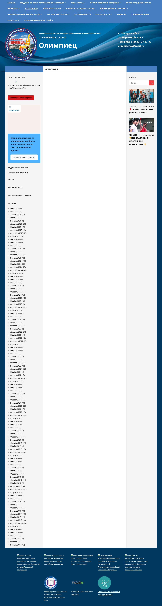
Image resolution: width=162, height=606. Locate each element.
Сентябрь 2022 (16, 341)
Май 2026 (14, 211)
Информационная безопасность (23, 14)
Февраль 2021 (16, 400)
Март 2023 (15, 322)
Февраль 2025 (16, 255)
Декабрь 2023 (16, 298)
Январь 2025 (15, 258)
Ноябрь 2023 (15, 301)
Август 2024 (15, 273)
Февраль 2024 (16, 292)
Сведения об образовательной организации (42, 3)
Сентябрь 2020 (16, 415)
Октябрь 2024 (16, 267)
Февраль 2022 (16, 363)
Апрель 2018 (15, 501)
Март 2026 (15, 218)
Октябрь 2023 (16, 304)
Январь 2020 (15, 440)
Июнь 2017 (15, 532)
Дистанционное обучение (113, 9)
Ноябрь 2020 (15, 409)
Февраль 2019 (16, 474)
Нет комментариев (146, 106)
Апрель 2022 (15, 356)
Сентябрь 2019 (16, 452)
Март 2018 (15, 505)
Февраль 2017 (16, 542)
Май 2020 (14, 427)
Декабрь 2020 (16, 406)
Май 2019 (14, 464)
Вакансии (121, 14)
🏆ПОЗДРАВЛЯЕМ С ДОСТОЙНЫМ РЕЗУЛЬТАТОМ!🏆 (138, 141)
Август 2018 (15, 492)
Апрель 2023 (15, 319)
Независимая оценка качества (80, 9)
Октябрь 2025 (16, 230)
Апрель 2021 (15, 393)
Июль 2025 (15, 239)
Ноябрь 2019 (15, 446)
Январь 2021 (15, 403)
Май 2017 (14, 535)
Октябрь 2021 (16, 375)
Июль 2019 (15, 458)
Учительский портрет (57, 14)
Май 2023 (14, 316)
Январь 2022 (15, 366)
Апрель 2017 (15, 538)
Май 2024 (14, 282)
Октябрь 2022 (16, 338)
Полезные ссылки (52, 9)
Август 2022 (15, 344)
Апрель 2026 (15, 214)
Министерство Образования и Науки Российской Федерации (28, 567)
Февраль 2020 (16, 437)
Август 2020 (15, 418)
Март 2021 (15, 397)
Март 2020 (15, 434)
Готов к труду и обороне (138, 3)
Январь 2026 (15, 221)
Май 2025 (14, 245)
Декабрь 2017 (16, 514)
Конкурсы (12, 20)
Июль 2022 (15, 347)
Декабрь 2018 (16, 480)
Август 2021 (15, 381)
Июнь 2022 (15, 350)
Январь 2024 (15, 295)
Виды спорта (77, 3)
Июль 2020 (15, 421)
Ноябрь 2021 (15, 372)
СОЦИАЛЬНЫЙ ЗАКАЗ (140, 14)
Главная (11, 3)
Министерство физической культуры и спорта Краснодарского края (135, 567)
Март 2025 (15, 251)
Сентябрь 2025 (16, 233)
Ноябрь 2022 (15, 335)
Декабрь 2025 (16, 224)
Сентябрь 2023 (16, 307)
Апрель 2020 (15, 430)
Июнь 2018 (15, 495)
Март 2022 (15, 359)
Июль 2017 (15, 529)
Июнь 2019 (15, 461)
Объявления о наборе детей (37, 20)
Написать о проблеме (24, 157)
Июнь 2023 (15, 313)
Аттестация (31, 9)
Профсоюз (12, 9)
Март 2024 (15, 289)
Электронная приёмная (18, 172)
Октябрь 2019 (16, 449)
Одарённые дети (82, 14)
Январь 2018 (15, 511)
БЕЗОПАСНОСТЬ (102, 14)
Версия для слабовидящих (21, 98)
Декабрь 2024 (16, 261)
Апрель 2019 (15, 467)
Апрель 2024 (15, 285)
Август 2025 (15, 236)
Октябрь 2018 (16, 486)
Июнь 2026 (15, 208)
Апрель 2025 (15, 248)
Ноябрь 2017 (15, 517)
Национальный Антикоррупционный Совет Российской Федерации (109, 567)
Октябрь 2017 (16, 520)
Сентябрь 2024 (16, 270)
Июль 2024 (15, 276)
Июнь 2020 (15, 424)
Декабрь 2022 (16, 332)
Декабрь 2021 (16, 369)
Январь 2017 (15, 545)
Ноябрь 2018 (15, 483)
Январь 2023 (15, 329)
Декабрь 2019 (16, 443)
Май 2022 (14, 353)
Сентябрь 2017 (16, 523)
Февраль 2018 (16, 508)
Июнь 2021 (15, 387)
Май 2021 (14, 390)
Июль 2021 (15, 384)
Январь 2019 (15, 477)
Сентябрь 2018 (16, 489)
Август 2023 (15, 310)
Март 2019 (15, 471)
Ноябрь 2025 (15, 227)
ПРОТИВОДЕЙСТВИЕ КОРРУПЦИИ (104, 3)
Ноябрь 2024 (15, 264)
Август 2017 (15, 526)
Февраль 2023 (16, 326)
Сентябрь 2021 (16, 378)
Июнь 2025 (15, 242)
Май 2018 (14, 498)
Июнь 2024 (15, 279)
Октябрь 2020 (16, 412)
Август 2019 (15, 455)
